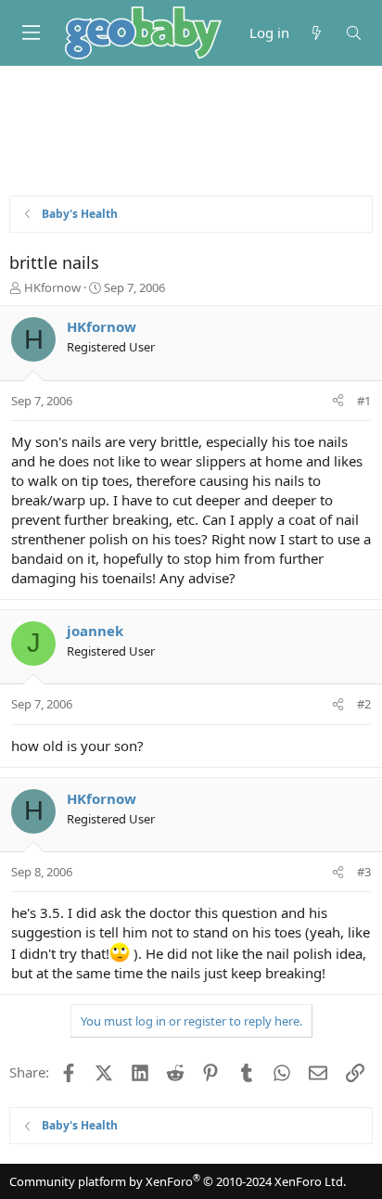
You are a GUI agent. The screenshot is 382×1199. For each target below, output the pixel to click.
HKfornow (52, 287)
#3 (364, 871)
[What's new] (317, 33)
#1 (364, 400)
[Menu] (30, 32)
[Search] (354, 33)
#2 (364, 703)
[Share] (337, 400)
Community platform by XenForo (177, 1181)
